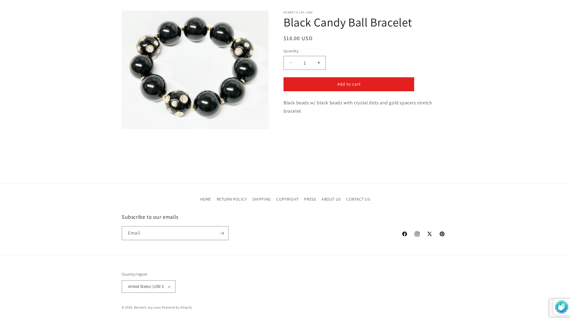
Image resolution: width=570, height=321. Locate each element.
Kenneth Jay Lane (147, 307)
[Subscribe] (221, 233)
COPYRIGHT (287, 199)
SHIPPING (261, 199)
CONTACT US (358, 199)
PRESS (310, 199)
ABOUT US (331, 199)
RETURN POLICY (232, 199)
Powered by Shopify (177, 307)
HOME (205, 199)
